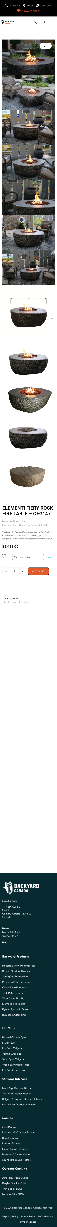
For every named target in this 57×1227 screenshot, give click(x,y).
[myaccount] (35, 22)
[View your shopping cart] (27, 20)
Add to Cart (38, 571)
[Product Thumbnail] (46, 46)
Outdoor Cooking (14, 1168)
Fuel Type (4, 556)
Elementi (18, 521)
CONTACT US (46, 5)
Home (5, 521)
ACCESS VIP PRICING (31, 10)
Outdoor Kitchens (14, 1079)
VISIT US (30, 5)
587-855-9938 (14, 5)
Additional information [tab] (17, 602)
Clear (49, 557)
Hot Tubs (8, 1028)
